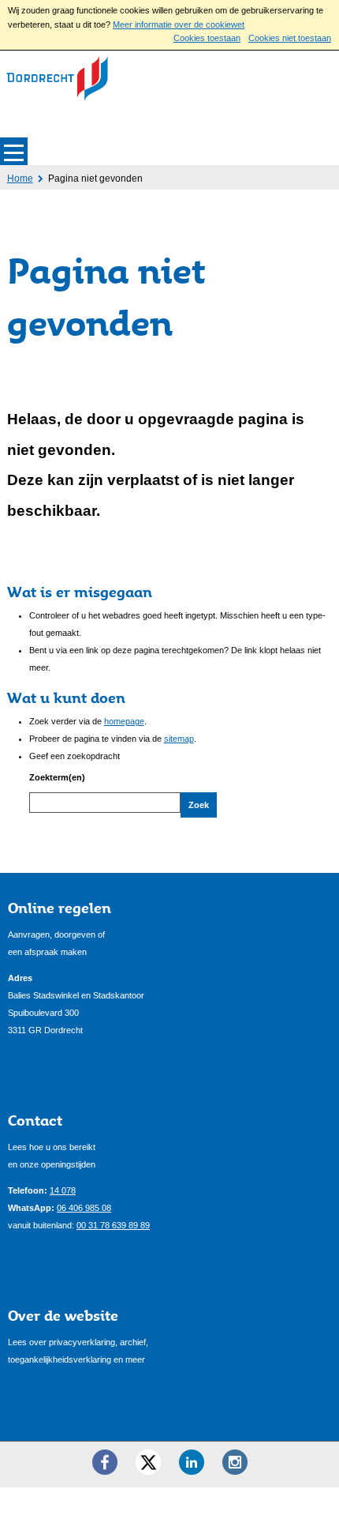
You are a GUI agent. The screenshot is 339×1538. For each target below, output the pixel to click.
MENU (14, 151)
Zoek (198, 805)
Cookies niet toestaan (289, 38)
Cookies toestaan (206, 38)
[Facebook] (104, 1462)
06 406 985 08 (84, 1208)
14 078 (63, 1190)
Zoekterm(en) (57, 777)
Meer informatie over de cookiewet (178, 24)
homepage (124, 721)
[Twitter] (148, 1462)
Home (20, 178)
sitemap (179, 738)
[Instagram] (235, 1462)
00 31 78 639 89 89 (113, 1225)
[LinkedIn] (191, 1462)
